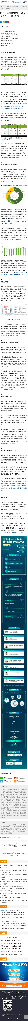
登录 (20, 2)
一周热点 (6, 7)
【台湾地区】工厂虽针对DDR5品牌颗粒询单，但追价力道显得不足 (14, 928)
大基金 (19, 837)
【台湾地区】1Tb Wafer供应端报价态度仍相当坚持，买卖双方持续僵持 (14, 917)
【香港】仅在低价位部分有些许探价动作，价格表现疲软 (14, 915)
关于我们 (4, 992)
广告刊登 (17, 992)
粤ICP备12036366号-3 (13, 1019)
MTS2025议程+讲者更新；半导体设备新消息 (11, 886)
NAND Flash (13, 837)
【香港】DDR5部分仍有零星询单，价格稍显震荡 (13, 925)
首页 (2, 7)
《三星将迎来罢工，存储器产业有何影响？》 (13, 532)
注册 (15, 2)
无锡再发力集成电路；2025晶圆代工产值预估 (12, 898)
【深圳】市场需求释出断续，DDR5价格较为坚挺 (13, 923)
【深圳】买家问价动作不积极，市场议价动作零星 (14, 912)
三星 (8, 837)
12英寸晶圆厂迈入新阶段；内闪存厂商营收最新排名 (13, 879)
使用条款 (10, 992)
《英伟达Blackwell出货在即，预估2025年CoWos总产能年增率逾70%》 (13, 221)
